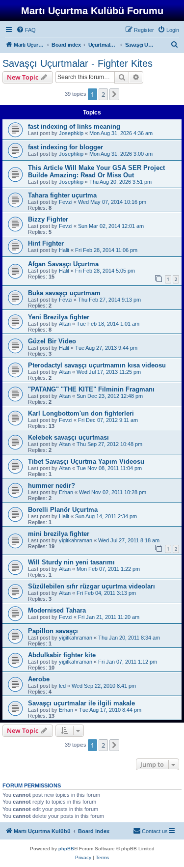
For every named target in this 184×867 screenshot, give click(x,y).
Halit (64, 250)
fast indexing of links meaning (74, 126)
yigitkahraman (75, 540)
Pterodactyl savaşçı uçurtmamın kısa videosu (97, 365)
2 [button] (103, 94)
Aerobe (39, 679)
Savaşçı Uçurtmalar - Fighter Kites (77, 63)
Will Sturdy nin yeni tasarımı (71, 562)
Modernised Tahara (57, 610)
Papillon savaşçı (53, 631)
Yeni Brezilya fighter (58, 317)
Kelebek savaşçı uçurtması (68, 437)
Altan (65, 324)
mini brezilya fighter (58, 533)
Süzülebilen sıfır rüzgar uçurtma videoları (91, 586)
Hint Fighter (46, 243)
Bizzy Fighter (48, 219)
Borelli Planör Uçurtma (63, 509)
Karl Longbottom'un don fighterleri (81, 413)
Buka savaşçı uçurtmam (64, 293)
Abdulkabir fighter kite (62, 655)
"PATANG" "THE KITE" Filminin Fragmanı (91, 389)
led (62, 686)
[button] (114, 94)
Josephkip (71, 133)
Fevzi (65, 202)
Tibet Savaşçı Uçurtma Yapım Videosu (86, 461)
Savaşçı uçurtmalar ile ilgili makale (81, 703)
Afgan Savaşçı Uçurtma (63, 264)
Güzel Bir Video (52, 341)
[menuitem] (26, 30)
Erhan (66, 492)
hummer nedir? (51, 485)
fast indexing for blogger (65, 147)
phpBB (66, 848)
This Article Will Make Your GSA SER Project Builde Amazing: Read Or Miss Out (96, 171)
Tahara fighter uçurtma (62, 195)
